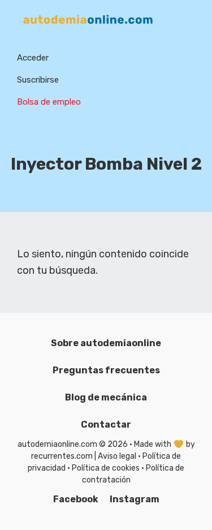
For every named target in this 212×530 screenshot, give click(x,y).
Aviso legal (117, 456)
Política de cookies (106, 468)
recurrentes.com (62, 456)
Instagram (134, 499)
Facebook (75, 499)
